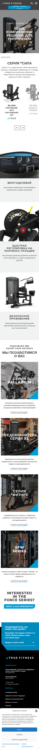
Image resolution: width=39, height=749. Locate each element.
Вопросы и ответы (11, 702)
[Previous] (17, 127)
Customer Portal (11, 692)
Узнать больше (18, 412)
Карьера (8, 705)
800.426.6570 (9, 678)
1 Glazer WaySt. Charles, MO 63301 (14, 683)
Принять (19, 729)
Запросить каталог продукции (15, 696)
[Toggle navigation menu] (36, 3)
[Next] (22, 127)
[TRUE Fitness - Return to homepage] (19, 658)
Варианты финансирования (14, 699)
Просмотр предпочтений (19, 739)
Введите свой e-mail (14, 642)
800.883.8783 (10, 673)
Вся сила (6, 57)
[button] (36, 711)
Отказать (19, 734)
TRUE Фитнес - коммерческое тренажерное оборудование (11, 3)
